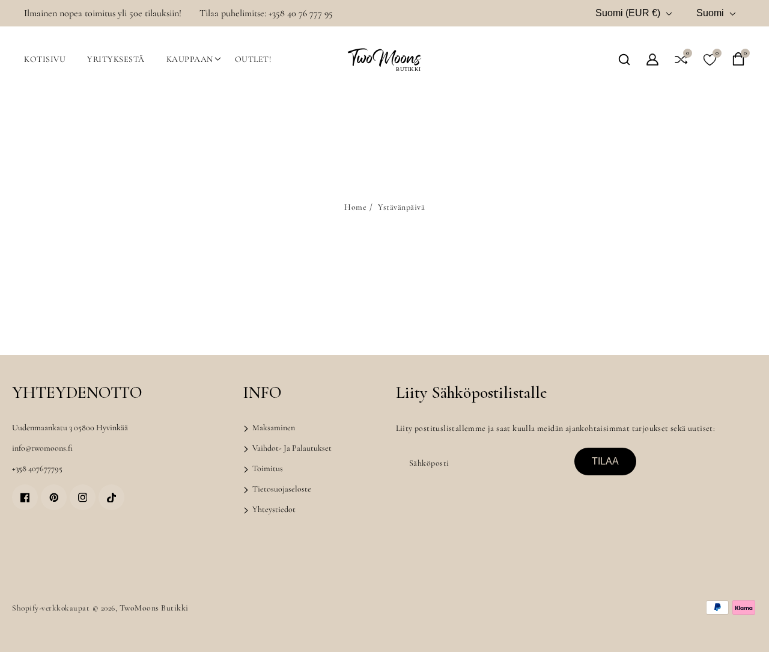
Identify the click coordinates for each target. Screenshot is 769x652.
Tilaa (605, 461)
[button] (624, 59)
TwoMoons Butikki (154, 608)
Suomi (710, 13)
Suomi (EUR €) (627, 13)
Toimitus (267, 468)
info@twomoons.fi (42, 448)
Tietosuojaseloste (281, 489)
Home (355, 207)
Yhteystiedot (273, 509)
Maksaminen (273, 427)
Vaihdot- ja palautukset (291, 448)
